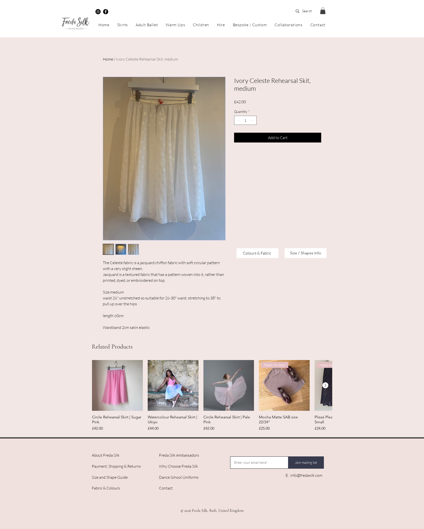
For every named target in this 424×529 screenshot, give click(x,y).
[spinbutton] (245, 120)
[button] (323, 10)
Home (108, 59)
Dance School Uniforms (179, 477)
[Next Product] (325, 385)
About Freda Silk (105, 455)
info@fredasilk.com (306, 475)
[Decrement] (238, 120)
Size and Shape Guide (110, 477)
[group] (212, 396)
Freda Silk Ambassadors (179, 455)
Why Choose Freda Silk (178, 466)
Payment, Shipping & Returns (116, 466)
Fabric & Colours (106, 488)
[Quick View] (117, 385)
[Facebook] (105, 11)
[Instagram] (98, 11)
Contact (166, 488)
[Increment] (253, 120)
